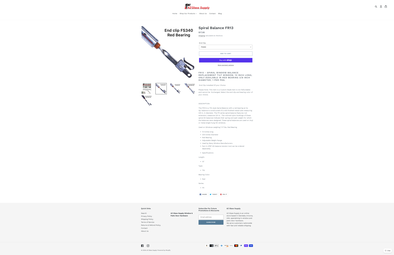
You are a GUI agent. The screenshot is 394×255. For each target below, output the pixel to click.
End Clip (202, 43)
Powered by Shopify (163, 250)
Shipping (202, 36)
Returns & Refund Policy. (151, 225)
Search (144, 213)
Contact (144, 228)
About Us (144, 231)
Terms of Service (147, 222)
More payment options (226, 65)
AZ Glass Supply (152, 250)
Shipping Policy (147, 219)
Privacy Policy (146, 216)
